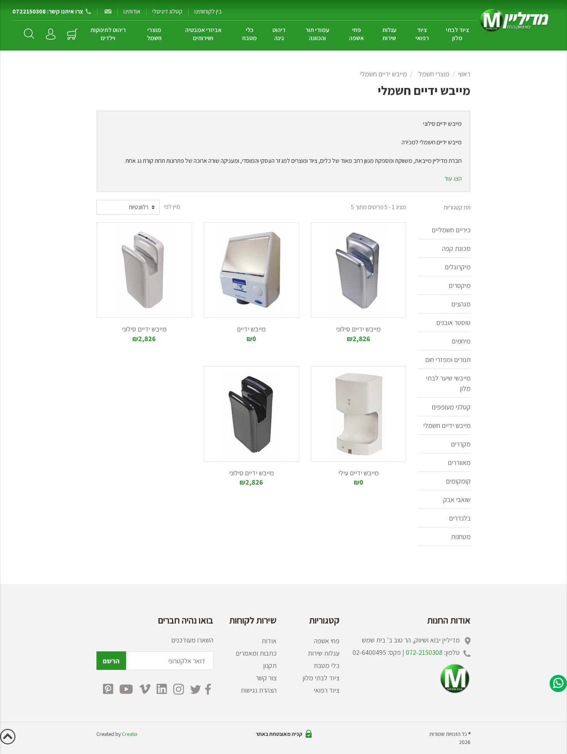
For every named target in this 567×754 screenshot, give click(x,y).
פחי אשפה (356, 34)
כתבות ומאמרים (256, 653)
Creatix (129, 733)
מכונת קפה (456, 248)
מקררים (461, 444)
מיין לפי (172, 207)
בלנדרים (460, 518)
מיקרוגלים (458, 266)
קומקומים (458, 481)
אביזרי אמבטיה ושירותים (203, 34)
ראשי (464, 73)
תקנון (270, 665)
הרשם (111, 660)
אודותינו (131, 11)
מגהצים (461, 303)
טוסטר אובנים (453, 322)
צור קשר (266, 677)
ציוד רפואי (422, 34)
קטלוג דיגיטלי (167, 11)
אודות (269, 640)
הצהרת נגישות (259, 690)
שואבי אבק (457, 499)
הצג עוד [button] (453, 178)
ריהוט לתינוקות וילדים (108, 34)
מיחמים (461, 340)
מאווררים (459, 462)
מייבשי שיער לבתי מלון (448, 383)
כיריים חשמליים (451, 229)
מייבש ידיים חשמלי (383, 73)
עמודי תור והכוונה (317, 34)
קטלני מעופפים (451, 406)
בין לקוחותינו (208, 11)
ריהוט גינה (278, 34)
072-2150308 (424, 652)
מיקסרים (460, 285)
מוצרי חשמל (154, 34)
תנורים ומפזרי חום (448, 359)
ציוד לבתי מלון (457, 34)
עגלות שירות (389, 34)
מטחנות (461, 536)
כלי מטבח (249, 34)
